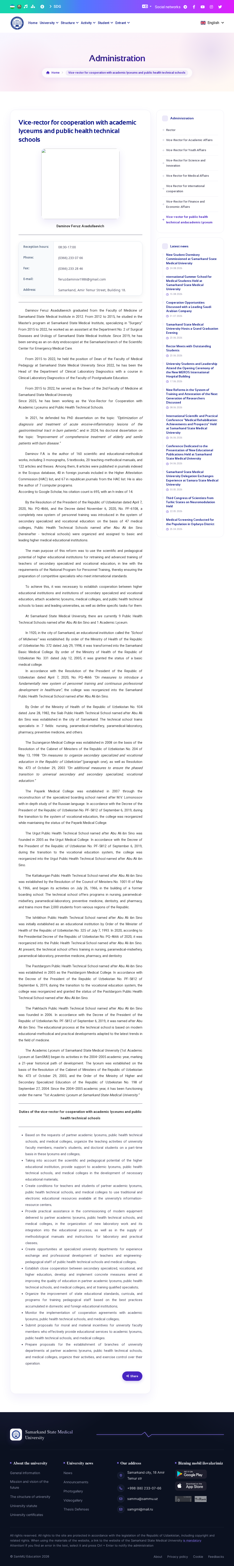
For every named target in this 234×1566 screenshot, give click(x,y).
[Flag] (12, 6)
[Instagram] (211, 7)
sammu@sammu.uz (142, 1499)
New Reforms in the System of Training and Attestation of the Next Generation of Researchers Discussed (192, 396)
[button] (147, 6)
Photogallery (73, 1491)
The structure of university (30, 1497)
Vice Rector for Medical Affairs (187, 175)
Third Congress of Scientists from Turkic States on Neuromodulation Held (190, 502)
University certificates (26, 1515)
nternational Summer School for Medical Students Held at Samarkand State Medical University (189, 283)
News (68, 1473)
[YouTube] (203, 7)
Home (32, 23)
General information (25, 1473)
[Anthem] (26, 6)
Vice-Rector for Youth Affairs (186, 150)
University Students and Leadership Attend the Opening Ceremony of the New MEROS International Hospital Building (191, 370)
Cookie (198, 1556)
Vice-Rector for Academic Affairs (189, 140)
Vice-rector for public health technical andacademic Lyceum (189, 219)
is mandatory (192, 1540)
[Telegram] (185, 7)
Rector (171, 130)
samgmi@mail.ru (140, 1509)
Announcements (76, 1482)
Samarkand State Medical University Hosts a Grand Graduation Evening (192, 328)
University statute (23, 1506)
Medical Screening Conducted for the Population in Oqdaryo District (190, 522)
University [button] (47, 23)
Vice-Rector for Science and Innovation (185, 163)
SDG (57, 6)
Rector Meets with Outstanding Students (188, 348)
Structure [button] (68, 23)
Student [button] (103, 23)
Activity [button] (86, 23)
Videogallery (73, 1500)
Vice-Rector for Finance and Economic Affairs (185, 204)
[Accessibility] (42, 6)
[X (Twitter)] (220, 7)
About (158, 1556)
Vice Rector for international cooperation (185, 188)
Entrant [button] (120, 23)
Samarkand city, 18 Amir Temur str (146, 1475)
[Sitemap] (33, 6)
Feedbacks (216, 1556)
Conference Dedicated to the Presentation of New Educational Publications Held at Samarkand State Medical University (189, 452)
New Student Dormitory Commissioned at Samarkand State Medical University (191, 259)
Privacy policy (177, 1556)
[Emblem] (19, 6)
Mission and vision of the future (29, 1485)
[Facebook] (194, 7)
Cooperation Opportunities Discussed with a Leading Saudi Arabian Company (188, 307)
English (213, 23)
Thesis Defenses (76, 1509)
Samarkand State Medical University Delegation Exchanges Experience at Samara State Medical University (192, 478)
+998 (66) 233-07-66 (144, 1488)
